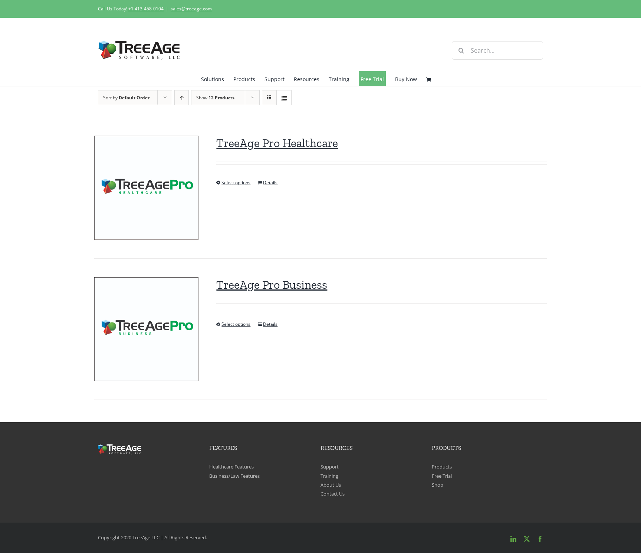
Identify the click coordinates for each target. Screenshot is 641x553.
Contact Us (332, 493)
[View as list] (284, 97)
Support (329, 466)
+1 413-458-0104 (146, 9)
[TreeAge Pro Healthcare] (146, 188)
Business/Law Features (234, 476)
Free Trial (442, 476)
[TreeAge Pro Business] (146, 329)
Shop (437, 484)
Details (270, 182)
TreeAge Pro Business (271, 285)
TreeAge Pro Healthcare (277, 143)
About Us (330, 484)
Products (442, 466)
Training (329, 476)
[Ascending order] (181, 97)
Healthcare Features (231, 466)
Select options (235, 182)
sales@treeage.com (191, 9)
